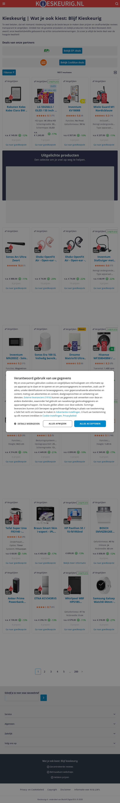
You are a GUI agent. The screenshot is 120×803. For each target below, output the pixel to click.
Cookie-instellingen (52, 415)
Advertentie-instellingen (68, 411)
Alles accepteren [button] (90, 423)
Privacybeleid (69, 415)
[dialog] (60, 401)
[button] (27, 423)
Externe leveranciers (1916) (37, 397)
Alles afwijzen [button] (57, 423)
